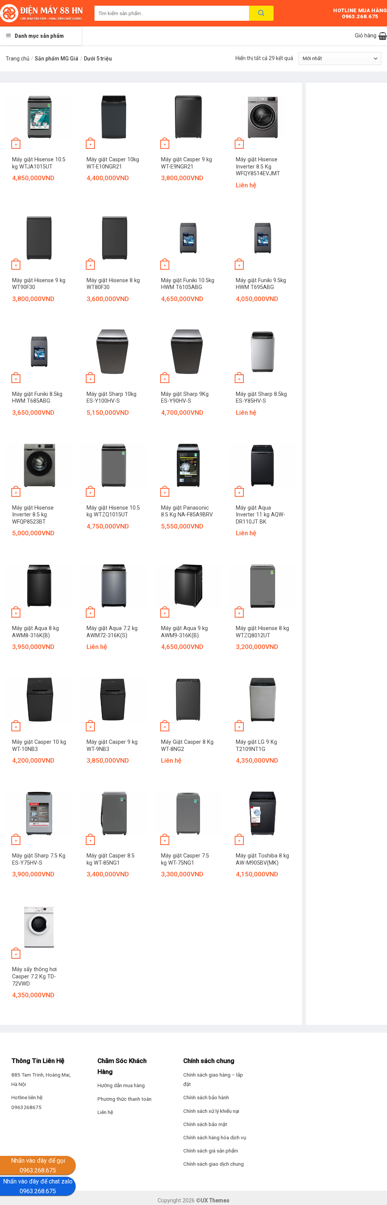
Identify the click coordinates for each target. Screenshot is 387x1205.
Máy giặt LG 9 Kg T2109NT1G (256, 745)
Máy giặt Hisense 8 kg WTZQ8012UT (262, 632)
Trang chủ (17, 59)
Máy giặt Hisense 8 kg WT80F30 (113, 284)
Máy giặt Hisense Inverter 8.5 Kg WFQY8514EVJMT (258, 166)
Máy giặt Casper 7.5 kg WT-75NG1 (185, 859)
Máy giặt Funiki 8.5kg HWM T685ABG (37, 398)
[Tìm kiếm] (261, 13)
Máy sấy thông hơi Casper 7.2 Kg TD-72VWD (34, 976)
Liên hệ (105, 1112)
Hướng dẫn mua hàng (121, 1085)
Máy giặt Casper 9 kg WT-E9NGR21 (186, 163)
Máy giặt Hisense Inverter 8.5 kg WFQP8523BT (33, 515)
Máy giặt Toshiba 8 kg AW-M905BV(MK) (262, 859)
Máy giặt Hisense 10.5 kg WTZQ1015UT (113, 511)
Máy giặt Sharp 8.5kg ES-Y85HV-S (261, 398)
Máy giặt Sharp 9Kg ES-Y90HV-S (185, 398)
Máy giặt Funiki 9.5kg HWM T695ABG (261, 284)
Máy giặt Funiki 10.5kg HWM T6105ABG (187, 284)
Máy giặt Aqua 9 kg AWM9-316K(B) (184, 632)
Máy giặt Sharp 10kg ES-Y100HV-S (111, 398)
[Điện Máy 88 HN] (41, 13)
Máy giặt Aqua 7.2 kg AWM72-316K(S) (112, 632)
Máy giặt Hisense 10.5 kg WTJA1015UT (38, 163)
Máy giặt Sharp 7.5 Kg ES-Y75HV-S (38, 859)
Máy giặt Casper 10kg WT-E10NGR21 (113, 163)
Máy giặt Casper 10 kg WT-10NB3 (39, 745)
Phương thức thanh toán (125, 1099)
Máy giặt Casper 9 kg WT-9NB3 (112, 745)
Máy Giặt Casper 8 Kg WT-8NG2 (187, 745)
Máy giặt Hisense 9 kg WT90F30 (38, 284)
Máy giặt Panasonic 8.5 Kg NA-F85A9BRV (187, 511)
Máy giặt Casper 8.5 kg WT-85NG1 (111, 859)
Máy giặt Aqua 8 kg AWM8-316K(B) (35, 632)
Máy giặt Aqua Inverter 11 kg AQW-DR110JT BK (260, 515)
